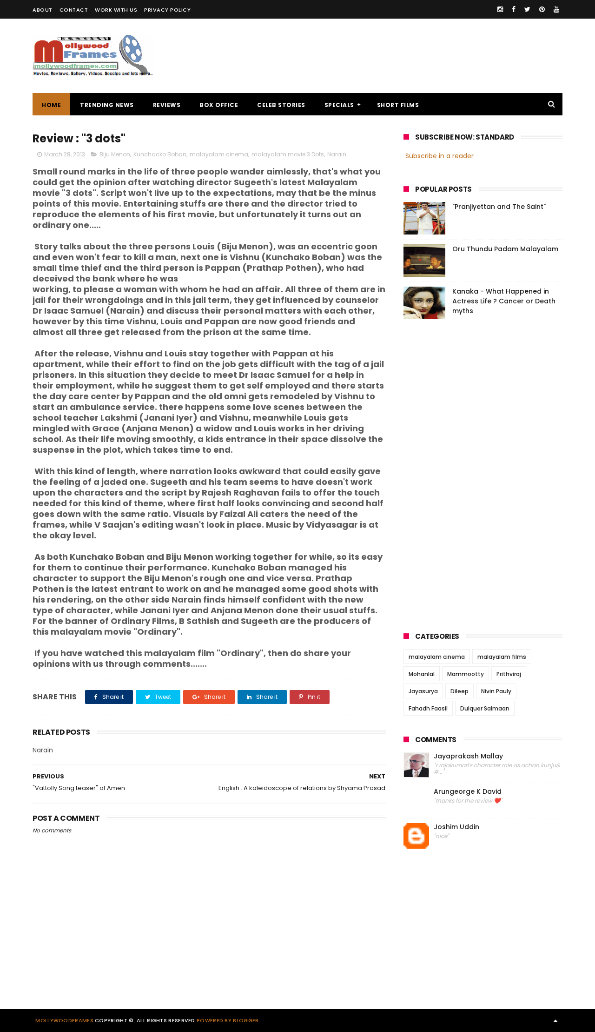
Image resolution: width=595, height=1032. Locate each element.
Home (51, 105)
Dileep (459, 691)
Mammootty (465, 674)
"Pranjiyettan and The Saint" (499, 206)
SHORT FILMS (398, 105)
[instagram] (500, 9)
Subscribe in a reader (439, 156)
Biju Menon (114, 154)
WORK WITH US (116, 9)
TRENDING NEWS (107, 105)
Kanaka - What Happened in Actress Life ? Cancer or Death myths (503, 301)
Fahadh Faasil (428, 708)
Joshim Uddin (456, 827)
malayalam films (501, 657)
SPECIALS (339, 105)
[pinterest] (542, 9)
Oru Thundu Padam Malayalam (505, 249)
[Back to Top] (555, 1020)
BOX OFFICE (218, 105)
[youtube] (556, 9)
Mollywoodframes (64, 1020)
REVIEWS (167, 105)
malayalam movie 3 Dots (287, 154)
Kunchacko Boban (159, 154)
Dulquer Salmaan (484, 708)
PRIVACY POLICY (167, 9)
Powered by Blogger (227, 1020)
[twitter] (527, 9)
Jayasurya (423, 691)
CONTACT (74, 9)
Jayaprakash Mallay (468, 756)
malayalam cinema (219, 154)
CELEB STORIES (281, 105)
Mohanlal (422, 674)
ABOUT (43, 9)
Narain (336, 154)
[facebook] (514, 9)
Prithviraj (508, 674)
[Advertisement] (393, 56)
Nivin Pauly (496, 691)
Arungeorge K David (468, 792)
